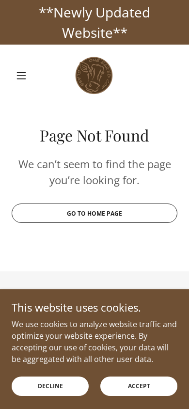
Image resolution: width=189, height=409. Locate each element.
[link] (94, 75)
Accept (139, 386)
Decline (50, 386)
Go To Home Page (94, 213)
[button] (24, 75)
